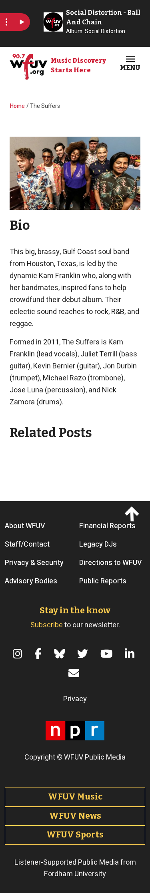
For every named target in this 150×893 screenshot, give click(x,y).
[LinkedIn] (131, 653)
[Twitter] (84, 653)
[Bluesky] (61, 653)
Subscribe (46, 625)
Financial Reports (107, 526)
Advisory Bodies (31, 581)
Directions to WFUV (110, 562)
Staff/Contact (27, 544)
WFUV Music (75, 797)
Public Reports (102, 581)
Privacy (75, 699)
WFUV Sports (75, 834)
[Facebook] (39, 653)
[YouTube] (107, 653)
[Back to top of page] (133, 514)
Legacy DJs (98, 544)
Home (17, 106)
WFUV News (75, 816)
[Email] (75, 673)
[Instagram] (19, 653)
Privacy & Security (34, 562)
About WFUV (25, 526)
